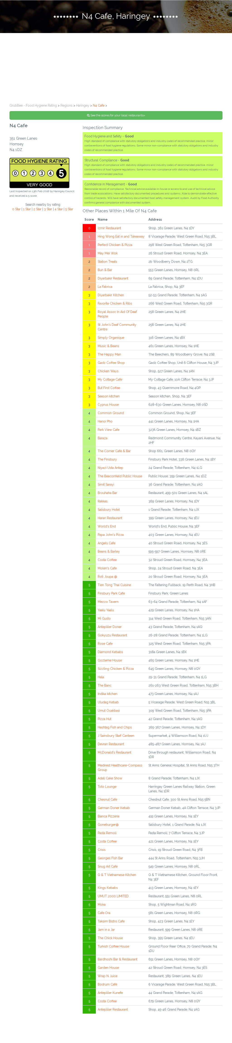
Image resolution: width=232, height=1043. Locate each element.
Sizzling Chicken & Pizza (116, 669)
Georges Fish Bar (110, 858)
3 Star (48, 209)
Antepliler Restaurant (113, 1009)
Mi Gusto (104, 618)
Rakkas (103, 501)
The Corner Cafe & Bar (114, 451)
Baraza (102, 438)
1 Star (27, 209)
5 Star (69, 209)
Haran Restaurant (110, 518)
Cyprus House (108, 404)
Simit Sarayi (106, 484)
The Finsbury (107, 459)
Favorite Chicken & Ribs (115, 303)
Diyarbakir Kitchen (111, 295)
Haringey (82, 105)
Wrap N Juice (107, 976)
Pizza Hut (104, 719)
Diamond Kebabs (110, 652)
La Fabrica (105, 287)
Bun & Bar (105, 270)
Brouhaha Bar (107, 493)
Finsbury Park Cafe (111, 593)
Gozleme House (110, 660)
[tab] (116, 16)
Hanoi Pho (105, 421)
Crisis (102, 850)
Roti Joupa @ (107, 576)
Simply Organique (111, 337)
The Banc (104, 685)
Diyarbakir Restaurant (113, 278)
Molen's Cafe (107, 568)
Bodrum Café (107, 984)
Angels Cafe (106, 543)
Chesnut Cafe (107, 799)
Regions (66, 105)
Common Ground (111, 413)
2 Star (37, 209)
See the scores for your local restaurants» (117, 115)
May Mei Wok (108, 253)
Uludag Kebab (108, 702)
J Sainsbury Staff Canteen (116, 735)
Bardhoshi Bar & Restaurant (117, 959)
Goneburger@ (108, 824)
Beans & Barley (109, 551)
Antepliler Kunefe (110, 993)
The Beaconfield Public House (120, 476)
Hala (101, 677)
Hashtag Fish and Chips (115, 727)
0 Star (16, 209)
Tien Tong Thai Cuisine (114, 585)
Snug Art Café (108, 866)
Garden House (108, 967)
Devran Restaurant (111, 744)
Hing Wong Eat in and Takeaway (121, 236)
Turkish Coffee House (113, 946)
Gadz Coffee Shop (111, 363)
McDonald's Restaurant (114, 752)
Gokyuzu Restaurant (112, 635)
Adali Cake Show (110, 778)
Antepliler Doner (110, 627)
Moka (102, 904)
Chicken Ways (108, 371)
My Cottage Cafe (110, 379)
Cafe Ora (104, 913)
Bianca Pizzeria (108, 816)
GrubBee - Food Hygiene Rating (33, 105)
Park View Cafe (108, 430)
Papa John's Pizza (111, 535)
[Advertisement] (116, 67)
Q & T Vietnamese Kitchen (117, 875)
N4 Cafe (98, 105)
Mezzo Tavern (108, 602)
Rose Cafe (105, 643)
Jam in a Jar (106, 929)
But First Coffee (109, 388)
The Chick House (110, 938)
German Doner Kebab (114, 808)
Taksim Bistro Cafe (111, 921)
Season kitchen (109, 396)
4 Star (59, 209)
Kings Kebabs (108, 888)
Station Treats (107, 261)
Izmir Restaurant (109, 228)
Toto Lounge (107, 786)
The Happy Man (109, 354)
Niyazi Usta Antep (110, 468)
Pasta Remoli (107, 833)
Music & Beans (108, 346)
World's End (107, 526)
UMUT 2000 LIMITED (113, 896)
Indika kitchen (107, 694)
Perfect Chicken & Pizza (115, 245)
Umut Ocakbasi (109, 710)
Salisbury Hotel (109, 509)
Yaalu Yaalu (106, 610)
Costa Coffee (107, 560)
